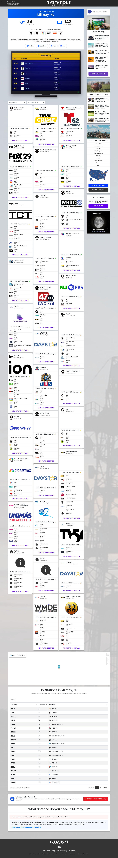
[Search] (90, 11)
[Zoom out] (108, 661)
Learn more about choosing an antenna (26, 827)
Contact (72, 851)
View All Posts (97, 74)
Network (52, 705)
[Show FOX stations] (48, 33)
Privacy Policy (62, 851)
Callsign (14, 705)
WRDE (13, 767)
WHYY (13, 732)
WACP (13, 716)
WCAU (13, 728)
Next (105, 788)
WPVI (13, 720)
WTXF (13, 763)
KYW (12, 712)
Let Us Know (98, 206)
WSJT (13, 736)
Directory (46, 851)
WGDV (13, 771)
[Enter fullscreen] (108, 654)
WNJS (13, 747)
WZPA (13, 775)
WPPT (13, 778)
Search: (12, 700)
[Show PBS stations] (60, 33)
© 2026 (59, 847)
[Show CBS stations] (37, 33)
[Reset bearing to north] (108, 663)
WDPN (13, 709)
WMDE (13, 782)
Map (13, 655)
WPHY (13, 755)
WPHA (13, 751)
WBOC (13, 740)
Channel (42, 705)
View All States (98, 190)
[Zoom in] (108, 658)
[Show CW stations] (54, 33)
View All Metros (98, 185)
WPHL (13, 744)
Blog (53, 851)
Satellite (22, 655)
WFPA (13, 759)
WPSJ (13, 724)
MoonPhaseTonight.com (98, 231)
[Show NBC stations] (43, 33)
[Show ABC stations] (31, 33)
